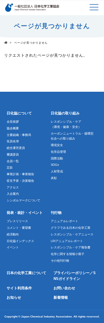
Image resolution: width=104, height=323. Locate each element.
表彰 (54, 178)
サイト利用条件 (19, 288)
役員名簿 (13, 141)
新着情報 (61, 298)
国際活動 (57, 158)
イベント (13, 247)
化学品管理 (58, 151)
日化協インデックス (20, 241)
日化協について (19, 113)
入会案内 (13, 193)
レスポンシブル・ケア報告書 (70, 247)
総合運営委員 (16, 147)
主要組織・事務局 (19, 134)
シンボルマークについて (23, 200)
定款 (10, 167)
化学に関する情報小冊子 (67, 254)
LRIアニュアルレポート (67, 241)
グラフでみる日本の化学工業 (70, 227)
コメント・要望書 (19, 227)
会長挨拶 (13, 121)
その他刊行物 (60, 260)
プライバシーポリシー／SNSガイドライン (75, 276)
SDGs (55, 164)
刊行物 (56, 213)
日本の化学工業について (26, 273)
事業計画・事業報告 (20, 174)
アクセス (13, 187)
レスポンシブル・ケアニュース (72, 234)
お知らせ (14, 298)
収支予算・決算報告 (20, 180)
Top (7, 42)
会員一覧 (13, 161)
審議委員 (13, 154)
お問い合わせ (64, 288)
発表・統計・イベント (25, 213)
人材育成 (57, 171)
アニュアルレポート (64, 221)
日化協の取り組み (65, 113)
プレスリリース (17, 221)
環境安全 (57, 145)
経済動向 (13, 234)
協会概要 (13, 128)
